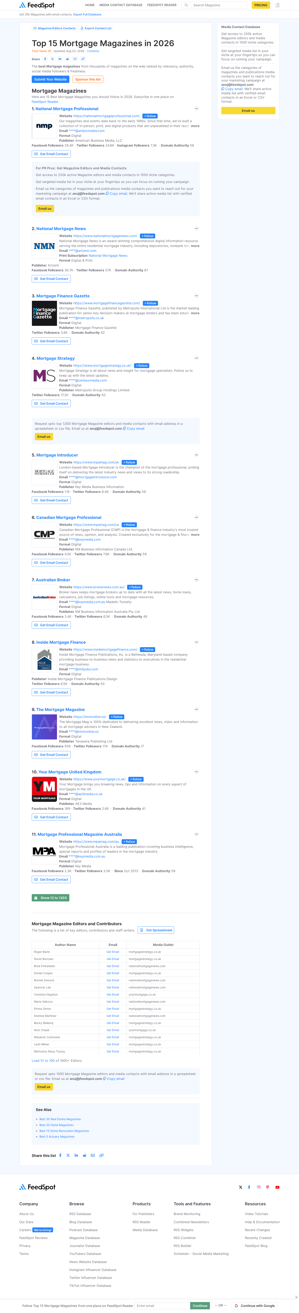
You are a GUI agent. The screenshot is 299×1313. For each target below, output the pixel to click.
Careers (35, 1230)
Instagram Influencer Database (92, 1270)
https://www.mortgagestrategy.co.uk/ (102, 365)
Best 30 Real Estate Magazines (60, 1119)
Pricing (260, 5)
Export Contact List (98, 28)
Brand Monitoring (187, 1214)
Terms (24, 1254)
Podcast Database (83, 1230)
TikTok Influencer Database (90, 1286)
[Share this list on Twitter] (52, 59)
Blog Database (80, 1222)
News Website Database (88, 1262)
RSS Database (80, 1214)
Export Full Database (87, 14)
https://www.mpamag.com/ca (96, 525)
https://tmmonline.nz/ (89, 717)
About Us (26, 1214)
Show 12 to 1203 (54, 898)
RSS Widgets (183, 1230)
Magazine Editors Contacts (57, 28)
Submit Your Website (50, 79)
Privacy (25, 1246)
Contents (93, 51)
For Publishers (143, 1214)
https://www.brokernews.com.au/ (98, 587)
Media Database (145, 1230)
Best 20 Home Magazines (56, 1125)
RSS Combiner (185, 1238)
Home (90, 5)
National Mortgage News (108, 255)
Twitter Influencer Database (90, 1278)
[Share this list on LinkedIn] (60, 59)
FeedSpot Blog (256, 1246)
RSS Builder (182, 1246)
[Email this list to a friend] (75, 59)
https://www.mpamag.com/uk (96, 462)
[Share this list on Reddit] (67, 59)
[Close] (296, 1297)
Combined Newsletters (191, 1222)
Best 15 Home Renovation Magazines (64, 1131)
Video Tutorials (256, 1214)
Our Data (26, 1222)
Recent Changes (257, 1230)
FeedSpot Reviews (33, 1238)
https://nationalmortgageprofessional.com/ (106, 116)
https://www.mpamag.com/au (96, 841)
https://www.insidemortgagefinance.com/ (105, 649)
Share (36, 59)
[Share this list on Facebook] (45, 59)
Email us (44, 209)
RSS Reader (142, 1222)
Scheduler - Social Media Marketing (201, 1254)
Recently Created (258, 1238)
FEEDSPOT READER (162, 5)
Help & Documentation (262, 1222)
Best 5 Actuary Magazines (56, 1136)
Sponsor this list (88, 79)
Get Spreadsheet (159, 930)
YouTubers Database (85, 1254)
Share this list (44, 1155)
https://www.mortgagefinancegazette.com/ (106, 303)
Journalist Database (84, 1246)
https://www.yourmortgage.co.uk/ (99, 779)
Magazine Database (84, 1238)
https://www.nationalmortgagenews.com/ (105, 236)
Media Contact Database (120, 5)
